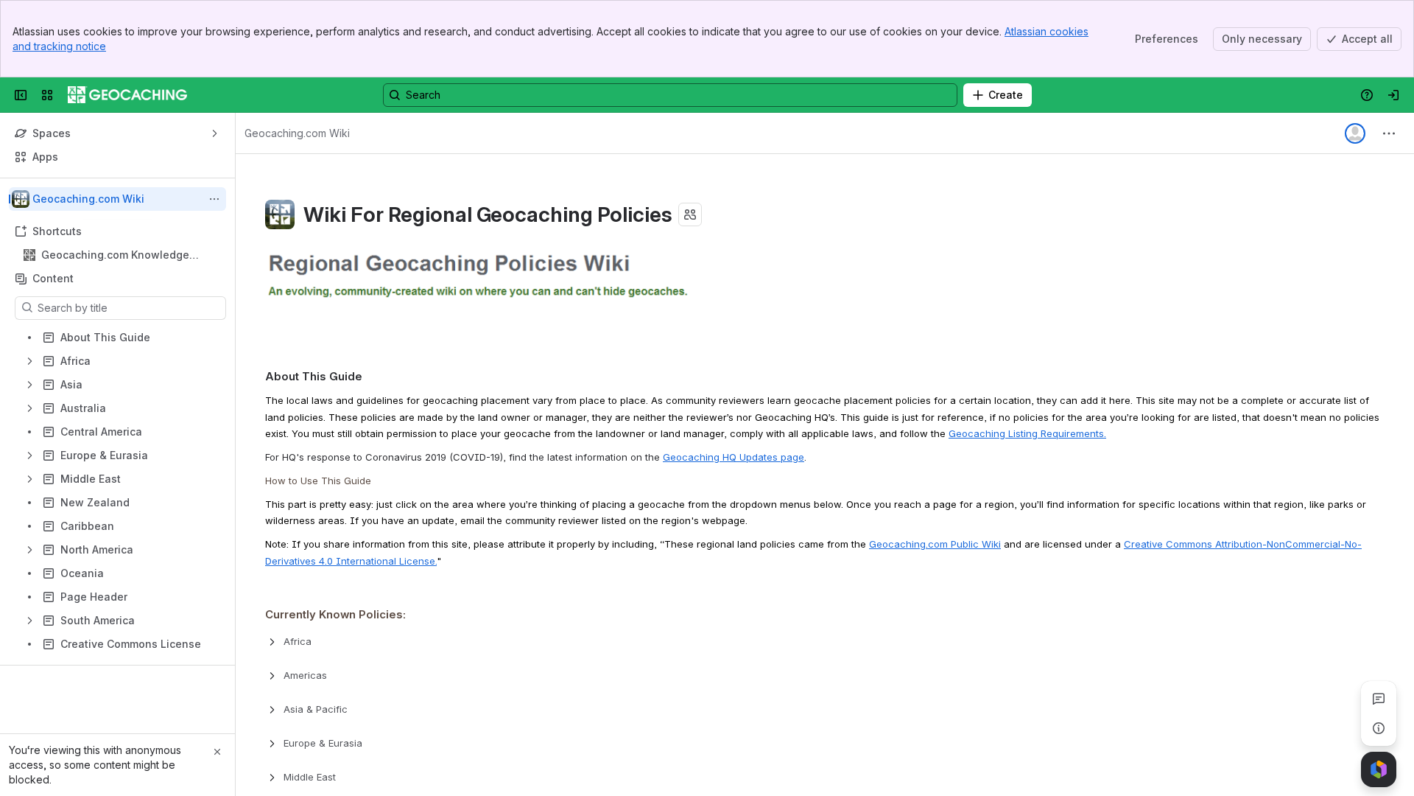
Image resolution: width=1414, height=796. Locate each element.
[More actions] (214, 199)
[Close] (217, 752)
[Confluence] (127, 95)
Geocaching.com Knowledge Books (115, 255)
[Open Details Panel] (1378, 728)
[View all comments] (1378, 699)
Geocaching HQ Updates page (733, 457)
